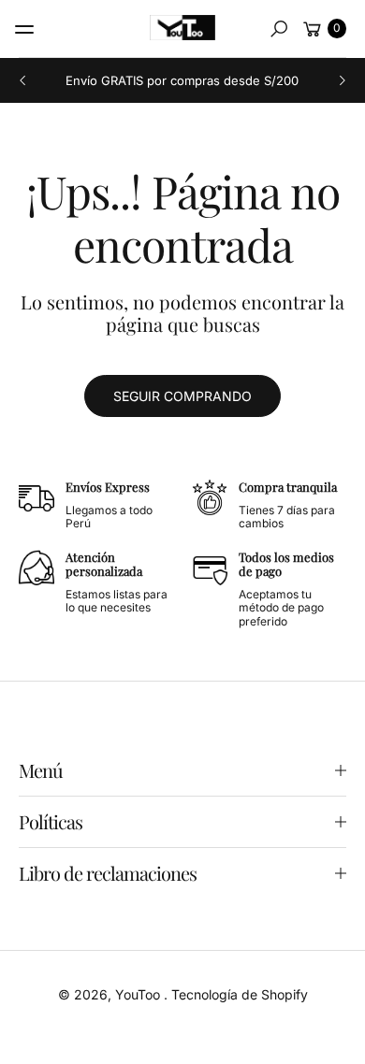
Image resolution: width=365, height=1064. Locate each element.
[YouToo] (182, 27)
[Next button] (342, 80)
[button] (278, 29)
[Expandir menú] (24, 29)
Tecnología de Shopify (239, 994)
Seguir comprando (182, 396)
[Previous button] (23, 80)
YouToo (139, 994)
